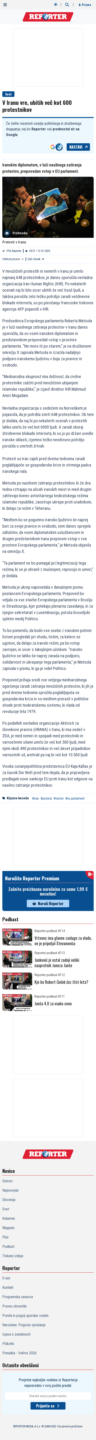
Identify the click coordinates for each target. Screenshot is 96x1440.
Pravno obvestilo (14, 1306)
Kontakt (8, 1287)
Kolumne (8, 1218)
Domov (7, 1181)
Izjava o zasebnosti (16, 1334)
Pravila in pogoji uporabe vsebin (25, 1315)
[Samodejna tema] (55, 4)
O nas (6, 1278)
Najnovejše (10, 1190)
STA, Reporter (13, 251)
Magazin (8, 1228)
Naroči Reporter (51, 903)
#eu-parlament (75, 798)
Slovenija (8, 1200)
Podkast (8, 1246)
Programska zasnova (17, 1297)
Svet (8, 94)
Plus (5, 1237)
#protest (46, 798)
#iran (35, 798)
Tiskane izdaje (12, 1256)
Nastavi (75, 147)
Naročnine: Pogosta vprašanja (23, 1325)
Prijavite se (45, 1406)
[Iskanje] (67, 4)
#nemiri (59, 798)
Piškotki (8, 1343)
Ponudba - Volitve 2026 (19, 1353)
